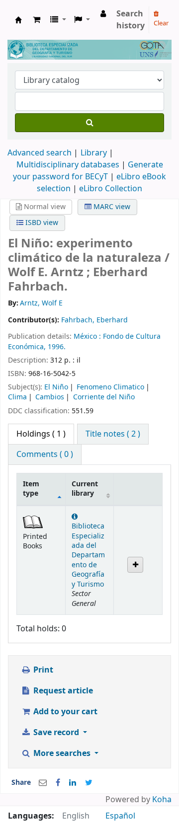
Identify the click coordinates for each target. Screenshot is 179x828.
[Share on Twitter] (89, 782)
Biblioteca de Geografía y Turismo (18, 19)
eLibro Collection (110, 189)
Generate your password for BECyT (88, 171)
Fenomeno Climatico (110, 387)
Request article (62, 691)
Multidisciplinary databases (68, 165)
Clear (161, 23)
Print (42, 670)
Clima (17, 397)
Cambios (49, 397)
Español (120, 816)
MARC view (110, 207)
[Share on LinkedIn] (73, 782)
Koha (162, 800)
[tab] (113, 434)
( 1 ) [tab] (41, 434)
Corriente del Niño (104, 397)
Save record (56, 733)
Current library (85, 489)
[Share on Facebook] (58, 782)
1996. (57, 347)
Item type (31, 489)
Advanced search (39, 153)
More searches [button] (61, 753)
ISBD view (40, 223)
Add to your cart (64, 712)
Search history (130, 20)
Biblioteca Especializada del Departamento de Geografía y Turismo (88, 555)
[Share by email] (42, 782)
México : (88, 336)
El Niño (56, 387)
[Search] (89, 122)
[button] (36, 20)
